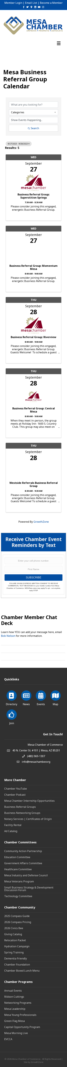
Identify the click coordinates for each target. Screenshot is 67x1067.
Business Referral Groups (20, 807)
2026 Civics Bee (13, 928)
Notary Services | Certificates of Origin (28, 819)
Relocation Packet (15, 940)
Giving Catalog (13, 934)
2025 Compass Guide (17, 916)
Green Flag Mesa (14, 1021)
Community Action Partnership (23, 851)
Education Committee (17, 857)
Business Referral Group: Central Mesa (33, 410)
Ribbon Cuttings (14, 996)
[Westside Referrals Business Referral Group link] (33, 470)
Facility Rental (12, 825)
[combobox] (33, 112)
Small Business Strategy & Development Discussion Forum (28, 889)
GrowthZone (41, 521)
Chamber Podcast (15, 794)
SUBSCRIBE (33, 577)
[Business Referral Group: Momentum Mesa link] (33, 253)
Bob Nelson (8, 636)
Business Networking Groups (22, 813)
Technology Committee (18, 896)
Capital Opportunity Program (22, 1027)
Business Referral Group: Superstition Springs (34, 196)
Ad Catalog (10, 831)
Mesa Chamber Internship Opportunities (29, 801)
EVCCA (8, 1039)
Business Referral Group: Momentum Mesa (33, 267)
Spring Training (14, 952)
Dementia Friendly (15, 958)
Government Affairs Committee (23, 863)
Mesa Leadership (14, 1009)
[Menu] (59, 43)
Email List (31, 3)
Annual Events (13, 990)
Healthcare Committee (18, 869)
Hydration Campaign (16, 946)
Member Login (13, 3)
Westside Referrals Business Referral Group (33, 484)
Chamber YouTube (15, 788)
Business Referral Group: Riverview (33, 337)
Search (35, 128)
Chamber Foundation (17, 964)
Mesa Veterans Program (19, 881)
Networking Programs (17, 1003)
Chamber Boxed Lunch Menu (22, 970)
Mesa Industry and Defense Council (26, 875)
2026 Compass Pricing (17, 922)
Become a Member (51, 3)
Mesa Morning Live (16, 1033)
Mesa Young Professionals (20, 1015)
